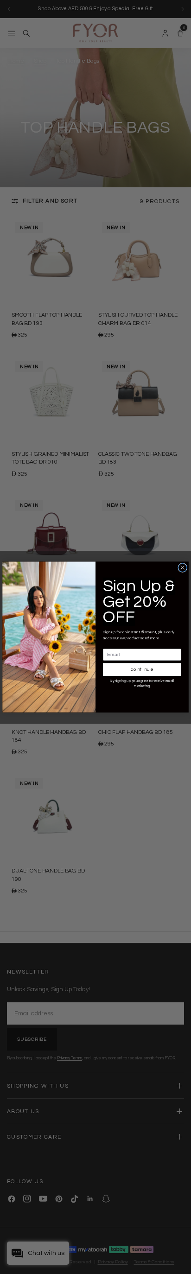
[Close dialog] (182, 567)
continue (142, 669)
